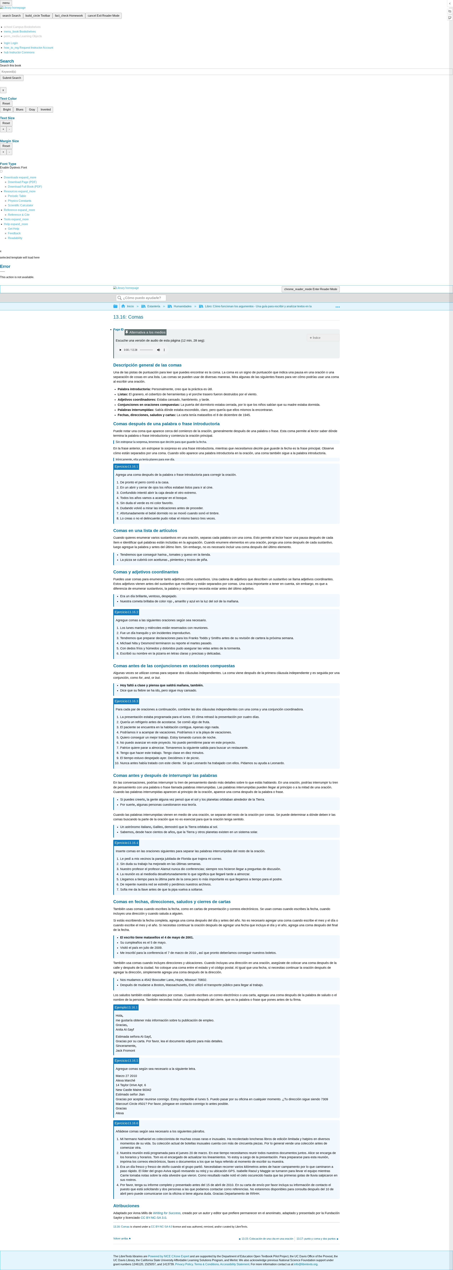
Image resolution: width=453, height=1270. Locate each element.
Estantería (154, 306)
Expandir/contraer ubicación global (338, 305)
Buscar (119, 298)
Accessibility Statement (234, 1264)
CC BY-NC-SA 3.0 (153, 1217)
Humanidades (182, 306)
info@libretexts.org (305, 1264)
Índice (316, 337)
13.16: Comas (121, 1226)
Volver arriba (120, 1238)
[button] (14, 233)
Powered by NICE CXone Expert (169, 1256)
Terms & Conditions (206, 1264)
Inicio (130, 306)
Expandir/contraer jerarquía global (117, 306)
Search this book (10, 65)
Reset (6, 103)
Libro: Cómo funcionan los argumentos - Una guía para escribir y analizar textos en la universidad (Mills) (270, 306)
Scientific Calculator (20, 205)
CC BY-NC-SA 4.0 (161, 1226)
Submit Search (11, 77)
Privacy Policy (184, 1264)
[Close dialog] (2, 271)
